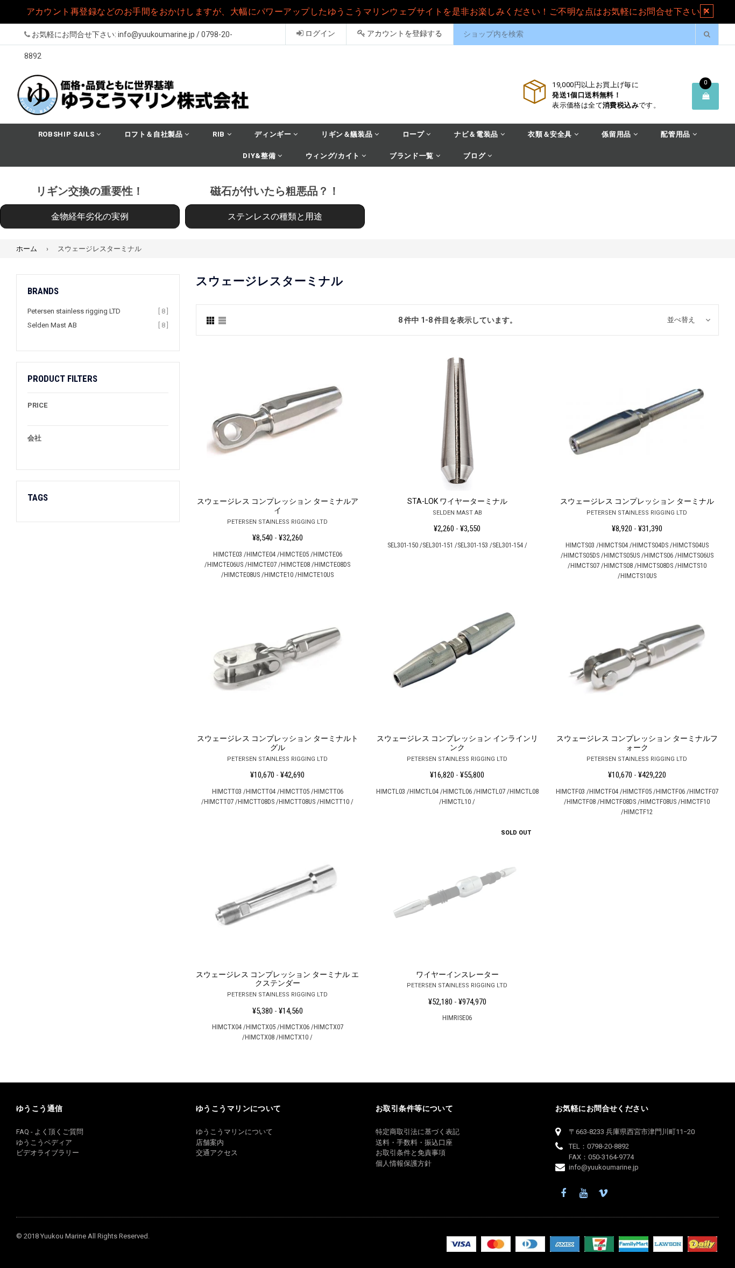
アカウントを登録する (403, 33)
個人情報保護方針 (404, 1163)
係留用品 (617, 134)
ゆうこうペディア (44, 1142)
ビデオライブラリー (47, 1153)
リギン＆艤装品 (347, 134)
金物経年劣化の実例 (90, 216)
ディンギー (274, 134)
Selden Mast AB (52, 325)
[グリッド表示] (210, 320)
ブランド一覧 (413, 156)
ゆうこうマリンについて (234, 1132)
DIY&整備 (260, 156)
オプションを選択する (277, 418)
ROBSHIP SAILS (67, 134)
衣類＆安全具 (551, 134)
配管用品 (676, 134)
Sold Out (516, 832)
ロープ (414, 134)
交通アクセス (217, 1153)
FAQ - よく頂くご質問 (49, 1132)
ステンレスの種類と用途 (275, 216)
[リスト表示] (222, 320)
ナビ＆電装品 (477, 134)
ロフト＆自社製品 (154, 134)
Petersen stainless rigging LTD (74, 311)
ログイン (319, 33)
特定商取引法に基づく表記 (418, 1132)
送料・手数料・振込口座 (414, 1142)
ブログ (475, 156)
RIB (220, 134)
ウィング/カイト (334, 156)
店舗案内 (210, 1142)
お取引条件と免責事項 (411, 1153)
